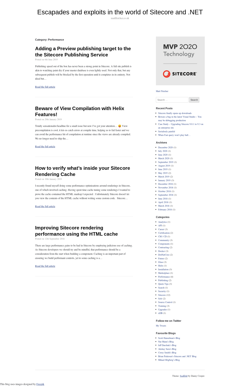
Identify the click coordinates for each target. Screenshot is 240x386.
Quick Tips (163, 283)
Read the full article (45, 86)
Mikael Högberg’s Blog (169, 359)
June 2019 (163, 169)
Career (161, 229)
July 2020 (162, 150)
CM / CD (162, 236)
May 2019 (163, 172)
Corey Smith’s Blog (167, 352)
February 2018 (165, 209)
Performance (164, 276)
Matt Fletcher (162, 91)
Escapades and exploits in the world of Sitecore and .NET (120, 12)
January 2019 (164, 180)
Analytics (162, 221)
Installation (163, 269)
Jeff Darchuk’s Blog (167, 345)
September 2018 (165, 194)
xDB (160, 313)
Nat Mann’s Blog (166, 341)
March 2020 (163, 158)
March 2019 (163, 176)
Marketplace (163, 272)
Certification (164, 232)
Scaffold (183, 375)
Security (162, 291)
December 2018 (165, 183)
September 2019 (165, 162)
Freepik (40, 384)
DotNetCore (163, 254)
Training (162, 305)
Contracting (163, 247)
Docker (161, 251)
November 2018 (165, 187)
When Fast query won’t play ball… (174, 134)
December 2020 (165, 147)
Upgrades (162, 309)
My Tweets (161, 325)
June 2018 (163, 198)
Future (161, 258)
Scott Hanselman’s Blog (169, 338)
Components (164, 243)
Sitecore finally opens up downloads (175, 113)
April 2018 (163, 202)
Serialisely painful (166, 131)
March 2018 (163, 205)
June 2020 (163, 154)
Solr (160, 298)
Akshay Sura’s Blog (167, 348)
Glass (160, 262)
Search (161, 287)
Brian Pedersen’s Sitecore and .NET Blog (177, 356)
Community (163, 240)
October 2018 (164, 191)
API (160, 225)
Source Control (165, 302)
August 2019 (164, 165)
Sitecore (162, 294)
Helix (160, 265)
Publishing (163, 280)
